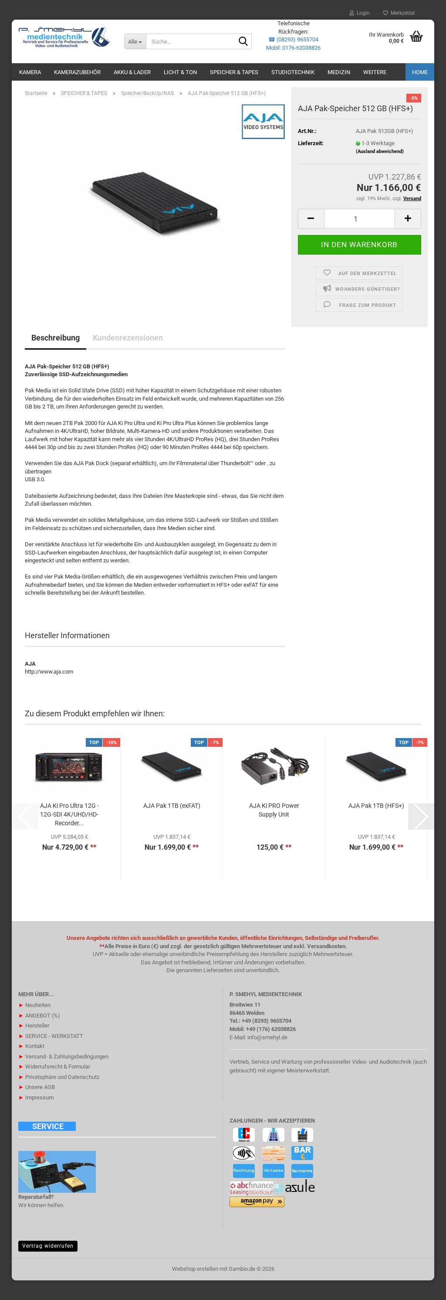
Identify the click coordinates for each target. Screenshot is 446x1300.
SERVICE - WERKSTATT (50, 1036)
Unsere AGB (36, 1087)
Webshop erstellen (195, 1269)
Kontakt (31, 1046)
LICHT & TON (180, 72)
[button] (311, 218)
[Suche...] (243, 42)
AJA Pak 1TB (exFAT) (171, 805)
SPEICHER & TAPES (234, 72)
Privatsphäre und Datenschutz (58, 1077)
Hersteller (33, 1025)
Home (420, 72)
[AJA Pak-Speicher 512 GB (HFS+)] (155, 201)
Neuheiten (34, 1005)
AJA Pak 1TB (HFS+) (376, 805)
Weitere (374, 72)
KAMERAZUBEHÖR (77, 72)
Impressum (36, 1097)
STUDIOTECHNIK (292, 72)
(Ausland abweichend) (380, 151)
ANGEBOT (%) (39, 1015)
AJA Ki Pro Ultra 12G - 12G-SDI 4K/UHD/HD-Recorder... (69, 814)
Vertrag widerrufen (48, 1246)
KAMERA (30, 72)
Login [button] (362, 13)
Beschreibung (55, 337)
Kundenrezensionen (128, 337)
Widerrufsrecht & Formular (54, 1066)
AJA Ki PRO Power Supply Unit (274, 810)
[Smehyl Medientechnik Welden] (64, 37)
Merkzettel (401, 13)
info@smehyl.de (267, 1037)
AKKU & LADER (132, 72)
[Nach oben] (422, 1287)
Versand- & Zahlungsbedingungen (63, 1056)
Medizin (339, 72)
